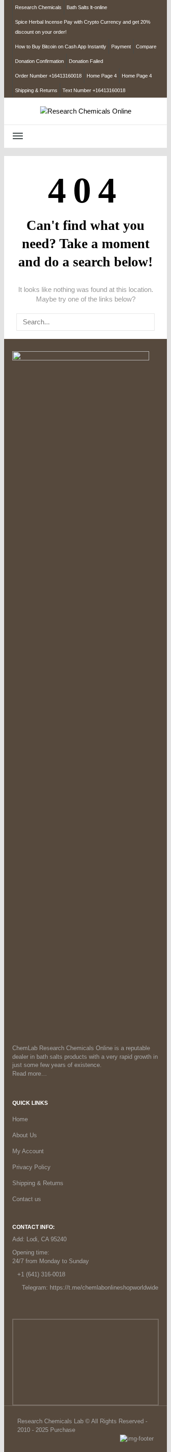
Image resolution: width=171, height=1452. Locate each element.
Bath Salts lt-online (87, 7)
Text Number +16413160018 (93, 90)
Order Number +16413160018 (48, 75)
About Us (24, 1135)
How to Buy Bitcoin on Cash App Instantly (60, 46)
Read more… (29, 1073)
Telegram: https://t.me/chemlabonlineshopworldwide (90, 1287)
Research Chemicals (38, 7)
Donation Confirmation (39, 61)
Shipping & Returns (36, 90)
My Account (28, 1151)
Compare (146, 46)
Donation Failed (86, 61)
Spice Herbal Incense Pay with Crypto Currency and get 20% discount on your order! (82, 27)
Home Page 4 (102, 75)
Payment (121, 46)
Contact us (26, 1199)
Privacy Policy (31, 1167)
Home (20, 1119)
